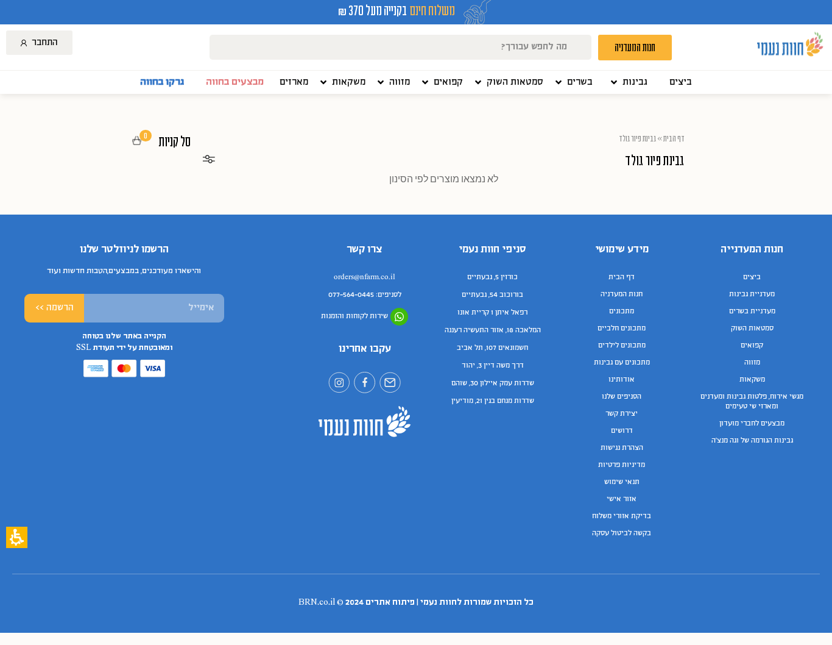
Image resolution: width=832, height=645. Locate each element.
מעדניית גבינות (752, 294)
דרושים (622, 431)
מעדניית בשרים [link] (752, 311)
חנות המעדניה (622, 294)
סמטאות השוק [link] (752, 328)
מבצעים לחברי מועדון (751, 423)
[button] (628, 82)
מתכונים (621, 311)
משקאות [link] (752, 379)
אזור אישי (621, 499)
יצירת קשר (621, 414)
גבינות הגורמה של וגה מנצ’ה (752, 440)
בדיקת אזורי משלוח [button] (621, 516)
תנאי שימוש (622, 482)
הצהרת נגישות (622, 448)
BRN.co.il (316, 603)
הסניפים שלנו (621, 397)
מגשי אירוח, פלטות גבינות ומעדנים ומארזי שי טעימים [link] (751, 401)
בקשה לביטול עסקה (621, 533)
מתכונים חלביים (622, 328)
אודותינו (621, 379)
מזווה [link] (752, 362)
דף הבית (674, 138)
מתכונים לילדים (622, 345)
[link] (680, 82)
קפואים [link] (752, 345)
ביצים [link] (752, 277)
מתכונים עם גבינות (622, 362)
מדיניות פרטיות (621, 465)
